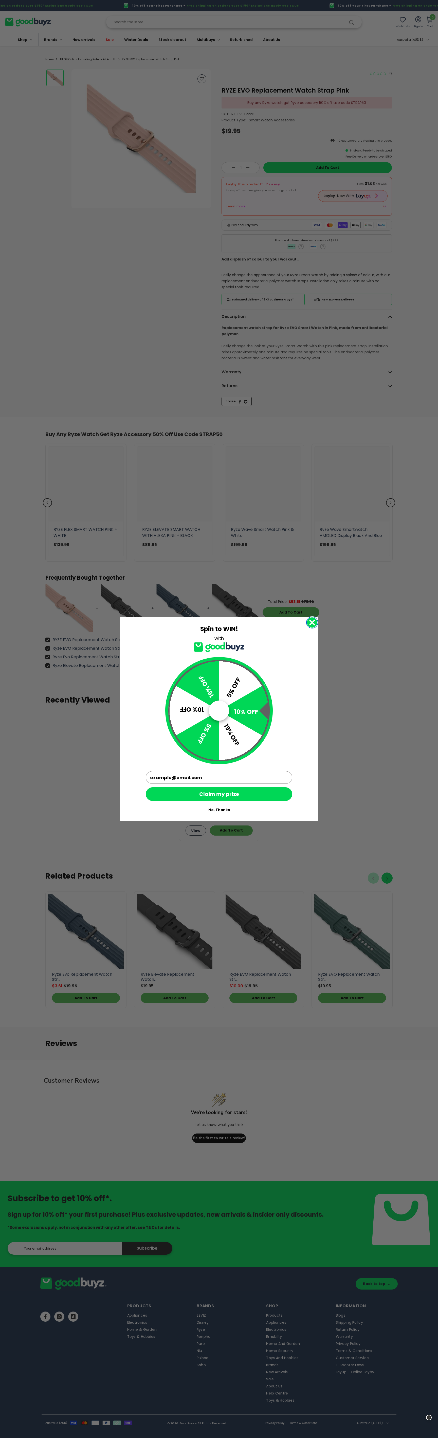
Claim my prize (219, 794)
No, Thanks (219, 809)
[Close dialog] (312, 622)
